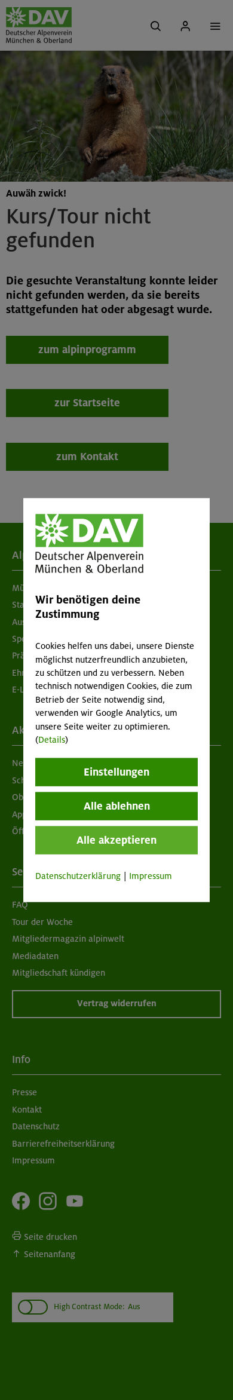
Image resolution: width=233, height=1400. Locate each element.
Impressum (150, 876)
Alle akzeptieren (116, 840)
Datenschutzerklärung (78, 876)
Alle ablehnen (117, 806)
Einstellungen (116, 772)
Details (51, 739)
